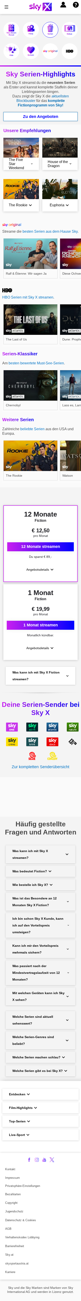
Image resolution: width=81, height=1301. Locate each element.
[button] (63, 5)
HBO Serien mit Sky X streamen (27, 297)
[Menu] (6, 7)
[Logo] (40, 7)
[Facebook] (29, 1159)
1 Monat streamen (40, 625)
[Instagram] (36, 1159)
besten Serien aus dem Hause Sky (50, 231)
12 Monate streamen (40, 546)
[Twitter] (52, 1159)
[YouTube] (44, 1159)
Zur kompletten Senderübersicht (40, 767)
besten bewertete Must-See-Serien (36, 363)
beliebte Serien (32, 429)
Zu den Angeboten (40, 116)
